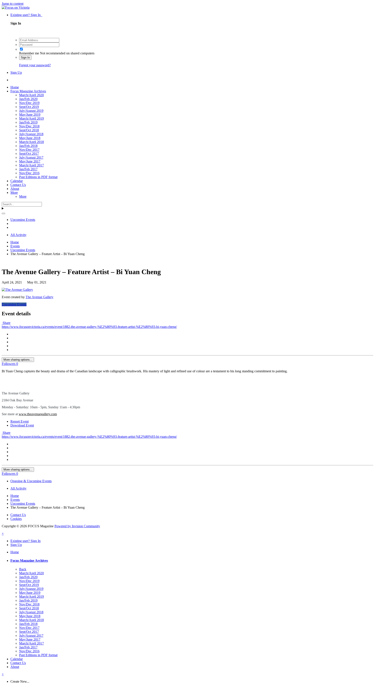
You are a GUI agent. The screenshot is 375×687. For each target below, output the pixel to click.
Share (6, 323)
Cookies (16, 519)
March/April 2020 (31, 95)
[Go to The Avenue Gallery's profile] (17, 289)
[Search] (3, 213)
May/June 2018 (29, 138)
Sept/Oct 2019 (29, 107)
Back (22, 569)
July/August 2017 (31, 157)
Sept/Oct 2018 (29, 130)
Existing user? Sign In (26, 15)
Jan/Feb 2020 (28, 99)
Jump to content (12, 3)
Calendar (16, 181)
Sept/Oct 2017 (29, 153)
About (14, 188)
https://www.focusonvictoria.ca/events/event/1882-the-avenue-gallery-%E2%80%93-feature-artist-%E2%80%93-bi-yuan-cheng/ (89, 327)
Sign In (25, 57)
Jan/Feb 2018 (28, 146)
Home (14, 87)
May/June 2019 (29, 114)
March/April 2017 (31, 165)
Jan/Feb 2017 (28, 169)
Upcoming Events (14, 304)
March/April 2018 (31, 142)
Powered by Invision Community (77, 526)
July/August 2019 (31, 110)
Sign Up (16, 72)
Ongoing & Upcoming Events (31, 481)
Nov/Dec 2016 (29, 173)
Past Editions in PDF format (38, 177)
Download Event (22, 425)
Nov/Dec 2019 (29, 103)
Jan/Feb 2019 (28, 122)
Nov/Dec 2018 (29, 126)
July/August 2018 (31, 134)
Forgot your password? (35, 65)
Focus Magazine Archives (28, 91)
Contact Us (18, 185)
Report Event (19, 421)
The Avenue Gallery (39, 297)
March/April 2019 (31, 118)
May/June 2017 (29, 161)
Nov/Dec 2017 (29, 149)
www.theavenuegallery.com (38, 414)
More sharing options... (17, 359)
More (14, 192)
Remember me (29, 53)
